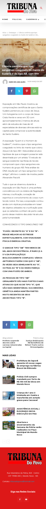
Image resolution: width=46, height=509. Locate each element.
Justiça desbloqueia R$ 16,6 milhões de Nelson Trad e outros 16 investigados (34, 344)
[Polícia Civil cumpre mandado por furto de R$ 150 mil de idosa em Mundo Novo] (9, 379)
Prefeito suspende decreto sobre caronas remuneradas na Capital (12, 344)
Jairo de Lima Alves (17, 82)
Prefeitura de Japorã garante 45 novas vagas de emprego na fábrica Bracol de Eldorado (29, 364)
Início (4, 33)
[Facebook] (11, 91)
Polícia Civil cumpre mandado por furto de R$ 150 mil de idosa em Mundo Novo (28, 380)
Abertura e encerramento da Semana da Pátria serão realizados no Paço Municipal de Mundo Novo (29, 428)
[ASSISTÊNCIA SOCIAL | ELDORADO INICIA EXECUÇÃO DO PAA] (9, 412)
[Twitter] (19, 91)
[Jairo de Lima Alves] (5, 82)
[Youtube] (26, 499)
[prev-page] (4, 441)
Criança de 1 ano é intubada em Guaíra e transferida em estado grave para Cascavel (28, 396)
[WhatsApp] (34, 91)
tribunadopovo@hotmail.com (22, 481)
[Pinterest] (27, 91)
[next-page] (8, 441)
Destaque (12, 33)
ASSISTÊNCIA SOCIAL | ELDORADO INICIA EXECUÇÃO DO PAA (28, 411)
